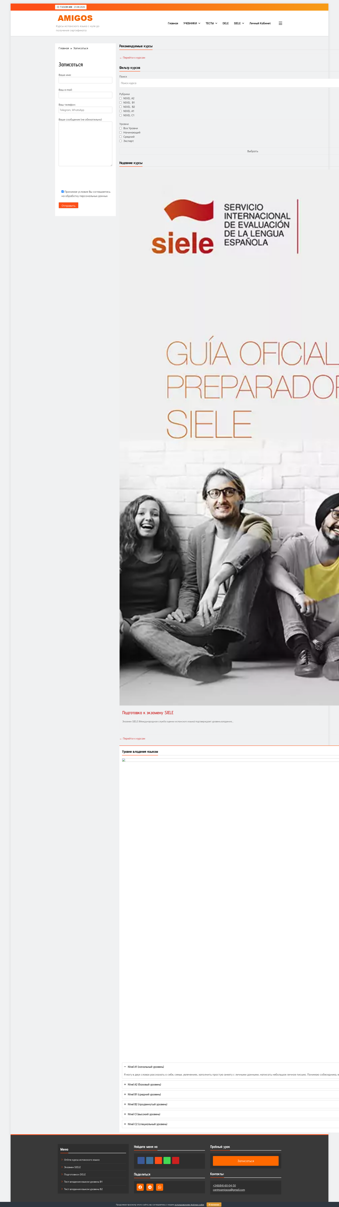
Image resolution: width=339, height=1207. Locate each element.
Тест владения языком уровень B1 (83, 1181)
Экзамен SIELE (72, 1167)
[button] (140, 1187)
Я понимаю (214, 1204)
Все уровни (130, 128)
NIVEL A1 (128, 111)
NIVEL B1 (129, 102)
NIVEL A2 (128, 98)
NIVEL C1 (128, 115)
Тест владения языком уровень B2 (83, 1189)
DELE (226, 23)
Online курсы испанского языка (81, 1159)
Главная (173, 23)
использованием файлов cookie (189, 1204)
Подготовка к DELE (75, 1174)
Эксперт (128, 141)
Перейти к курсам (133, 57)
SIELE (237, 23)
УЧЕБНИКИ (190, 23)
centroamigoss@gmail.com (229, 1189)
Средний (129, 136)
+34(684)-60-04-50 (224, 1185)
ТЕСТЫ (210, 23)
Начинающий (131, 132)
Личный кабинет (260, 23)
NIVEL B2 (129, 106)
